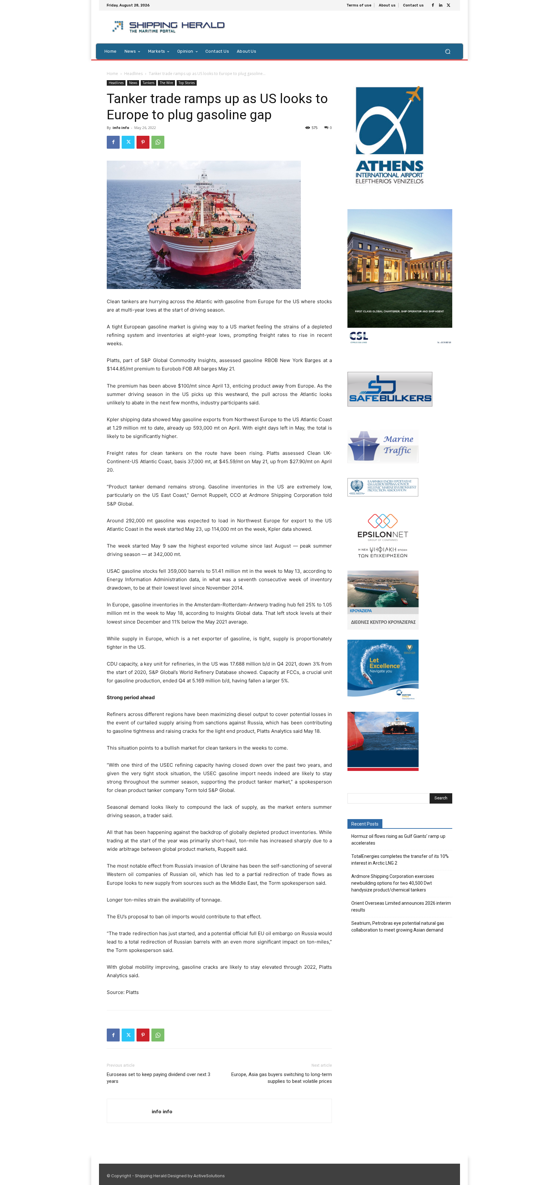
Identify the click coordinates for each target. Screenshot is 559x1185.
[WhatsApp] (157, 142)
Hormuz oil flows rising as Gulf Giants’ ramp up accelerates (398, 840)
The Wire (166, 82)
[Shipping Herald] (170, 27)
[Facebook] (433, 5)
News (133, 82)
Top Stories (187, 82)
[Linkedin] (440, 5)
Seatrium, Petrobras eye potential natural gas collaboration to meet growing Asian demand (397, 927)
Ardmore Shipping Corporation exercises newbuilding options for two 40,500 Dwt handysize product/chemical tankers (392, 883)
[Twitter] (448, 5)
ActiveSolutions (209, 1175)
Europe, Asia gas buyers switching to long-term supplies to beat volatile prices (281, 1078)
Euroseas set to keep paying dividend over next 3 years (158, 1078)
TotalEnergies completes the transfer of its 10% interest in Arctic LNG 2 (400, 860)
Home (112, 73)
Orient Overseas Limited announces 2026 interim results (401, 907)
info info (121, 127)
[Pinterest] (143, 142)
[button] (447, 51)
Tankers (148, 82)
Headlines (133, 73)
